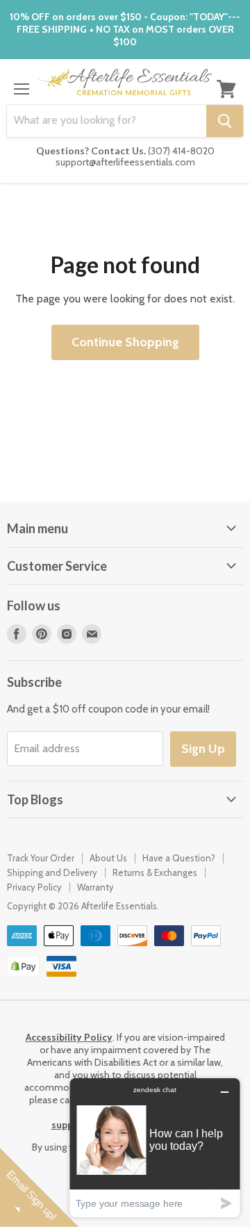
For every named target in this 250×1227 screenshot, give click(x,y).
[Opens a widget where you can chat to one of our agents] (155, 1147)
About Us (108, 857)
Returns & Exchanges (154, 872)
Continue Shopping (125, 342)
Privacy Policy (34, 887)
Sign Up (203, 748)
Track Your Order (40, 857)
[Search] (224, 121)
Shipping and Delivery (52, 872)
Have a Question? (178, 857)
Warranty (95, 887)
